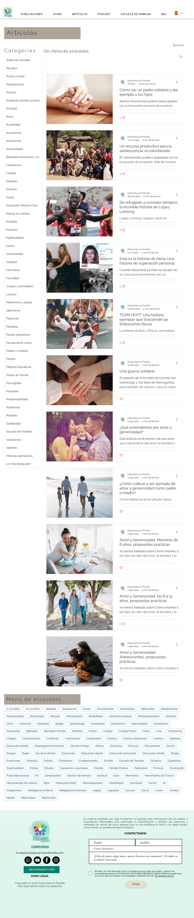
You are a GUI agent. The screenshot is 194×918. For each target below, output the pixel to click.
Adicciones (147, 708)
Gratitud (102, 775)
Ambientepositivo (148, 716)
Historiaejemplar (92, 782)
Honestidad (116, 782)
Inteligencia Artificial (40, 790)
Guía (116, 775)
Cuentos (158, 738)
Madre (11, 797)
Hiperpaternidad (66, 782)
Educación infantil (153, 753)
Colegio (11, 738)
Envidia (108, 760)
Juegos (96, 790)
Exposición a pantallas (74, 768)
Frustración (177, 768)
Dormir (170, 745)
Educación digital (92, 753)
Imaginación (14, 790)
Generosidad (53, 775)
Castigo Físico (127, 731)
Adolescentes (15, 716)
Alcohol (55, 716)
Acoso (87, 708)
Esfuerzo (155, 760)
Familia (98, 768)
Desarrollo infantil (17, 745)
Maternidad (28, 797)
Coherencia (175, 731)
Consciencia (72, 738)
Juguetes (113, 790)
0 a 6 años (13, 708)
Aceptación (70, 708)
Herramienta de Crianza (159, 775)
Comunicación (31, 738)
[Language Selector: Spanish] (178, 13)
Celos (146, 731)
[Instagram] (56, 860)
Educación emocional (122, 753)
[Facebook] (46, 860)
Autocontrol (118, 723)
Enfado (48, 760)
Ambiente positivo (120, 716)
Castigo (108, 731)
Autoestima (161, 723)
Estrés (34, 768)
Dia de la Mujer (80, 745)
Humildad (136, 782)
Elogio (175, 753)
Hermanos (131, 775)
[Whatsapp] (28, 860)
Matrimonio (49, 797)
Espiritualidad (15, 768)
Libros (145, 790)
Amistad (171, 716)
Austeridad (97, 723)
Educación (68, 753)
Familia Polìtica (119, 768)
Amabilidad (96, 716)
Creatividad (94, 738)
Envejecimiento (88, 760)
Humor (152, 782)
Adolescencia (169, 708)
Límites (174, 790)
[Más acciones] (178, 82)
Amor (10, 723)
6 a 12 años (33, 708)
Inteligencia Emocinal (72, 790)
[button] (181, 57)
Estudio (49, 768)
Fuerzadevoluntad (18, 775)
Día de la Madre (45, 753)
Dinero (100, 745)
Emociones (13, 760)
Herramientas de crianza (22, 782)
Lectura (130, 790)
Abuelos (51, 708)
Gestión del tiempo (79, 775)
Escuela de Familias (131, 760)
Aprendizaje (77, 723)
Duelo (25, 753)
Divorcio (133, 745)
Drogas (11, 753)
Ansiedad (43, 723)
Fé (36, 775)
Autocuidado (139, 723)
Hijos (46, 782)
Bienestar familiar (55, 731)
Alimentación (74, 716)
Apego (59, 723)
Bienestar (32, 731)
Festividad (141, 768)
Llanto (159, 790)
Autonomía (13, 731)
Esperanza (174, 760)
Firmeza (158, 768)
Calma (92, 731)
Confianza (53, 738)
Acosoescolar (105, 708)
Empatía (32, 760)
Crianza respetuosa (135, 738)
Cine (159, 731)
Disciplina (116, 745)
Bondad (77, 731)
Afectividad (37, 716)
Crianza (112, 738)
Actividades (127, 708)
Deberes (175, 738)
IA (164, 782)
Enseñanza (65, 760)
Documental (152, 745)
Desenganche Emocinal (49, 745)
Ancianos (25, 723)
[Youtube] (37, 860)
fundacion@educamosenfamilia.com (40, 853)
